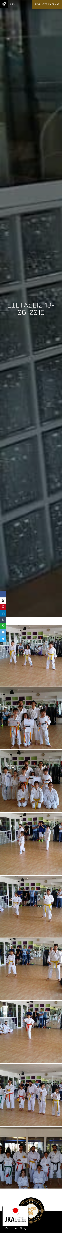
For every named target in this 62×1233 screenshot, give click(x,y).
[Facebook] (3, 594)
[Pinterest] (3, 607)
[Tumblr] (3, 619)
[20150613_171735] (31, 969)
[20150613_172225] (31, 1032)
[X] (3, 600)
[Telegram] (3, 639)
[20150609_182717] (31, 781)
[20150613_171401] (31, 844)
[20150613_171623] (31, 907)
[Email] (3, 632)
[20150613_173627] (31, 1095)
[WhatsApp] (3, 626)
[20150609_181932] (31, 656)
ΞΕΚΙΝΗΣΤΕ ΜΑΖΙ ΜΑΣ (47, 4)
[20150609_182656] (31, 718)
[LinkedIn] (3, 613)
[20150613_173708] (31, 1158)
